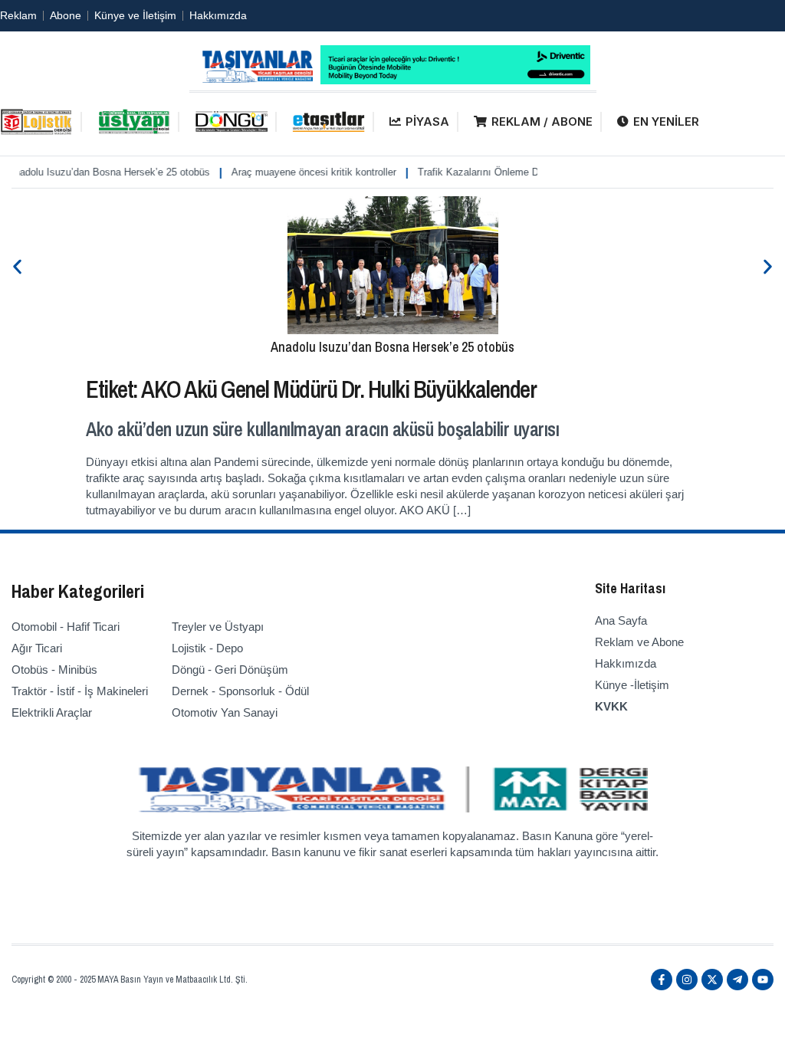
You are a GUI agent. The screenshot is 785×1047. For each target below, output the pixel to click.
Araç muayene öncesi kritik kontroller (300, 172)
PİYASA (427, 121)
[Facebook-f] (661, 979)
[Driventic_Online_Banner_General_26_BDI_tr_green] (455, 80)
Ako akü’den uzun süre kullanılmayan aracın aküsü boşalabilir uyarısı (322, 429)
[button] (17, 266)
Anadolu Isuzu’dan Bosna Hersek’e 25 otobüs (392, 346)
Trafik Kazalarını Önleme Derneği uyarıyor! (500, 172)
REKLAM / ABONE (542, 121)
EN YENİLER (666, 121)
